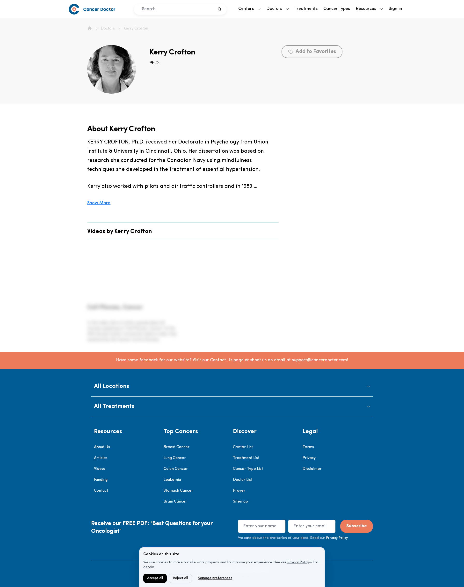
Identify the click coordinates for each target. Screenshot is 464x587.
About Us (102, 447)
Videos (100, 469)
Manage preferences (215, 578)
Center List (243, 447)
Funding (101, 480)
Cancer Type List (248, 469)
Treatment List (246, 458)
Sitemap (240, 502)
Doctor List (242, 480)
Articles (101, 458)
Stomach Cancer (178, 491)
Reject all (180, 578)
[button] (232, 386)
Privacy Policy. (337, 538)
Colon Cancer (176, 469)
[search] (220, 9)
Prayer (239, 491)
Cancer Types (336, 9)
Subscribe (356, 526)
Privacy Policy (298, 562)
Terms (308, 447)
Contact (101, 491)
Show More (98, 203)
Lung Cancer (175, 458)
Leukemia (172, 480)
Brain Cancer (175, 502)
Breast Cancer (176, 447)
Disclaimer (312, 469)
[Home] (89, 28)
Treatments (306, 9)
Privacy (309, 458)
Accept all (155, 578)
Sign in (395, 9)
